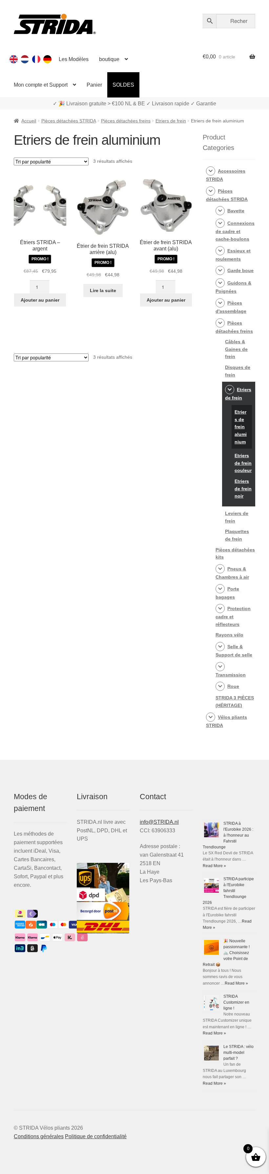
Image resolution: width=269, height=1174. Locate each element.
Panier (94, 85)
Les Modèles (74, 59)
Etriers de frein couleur (243, 463)
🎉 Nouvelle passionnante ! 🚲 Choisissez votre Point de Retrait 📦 (226, 953)
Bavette (235, 210)
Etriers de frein (170, 120)
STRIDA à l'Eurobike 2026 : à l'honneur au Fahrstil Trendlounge (228, 835)
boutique (109, 59)
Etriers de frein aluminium (241, 426)
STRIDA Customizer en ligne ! (236, 1002)
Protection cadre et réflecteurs (233, 616)
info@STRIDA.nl (159, 822)
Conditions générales (39, 1136)
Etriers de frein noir (243, 489)
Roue (233, 686)
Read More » (214, 866)
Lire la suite (103, 290)
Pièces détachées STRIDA (68, 120)
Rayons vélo (229, 634)
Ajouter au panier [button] (40, 300)
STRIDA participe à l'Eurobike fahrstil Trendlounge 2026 (228, 891)
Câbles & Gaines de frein (236, 349)
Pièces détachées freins (126, 120)
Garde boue (240, 270)
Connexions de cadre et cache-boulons (235, 231)
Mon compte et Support (41, 85)
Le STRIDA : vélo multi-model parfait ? (238, 1052)
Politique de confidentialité (96, 1136)
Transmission (231, 674)
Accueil (28, 120)
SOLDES (123, 85)
